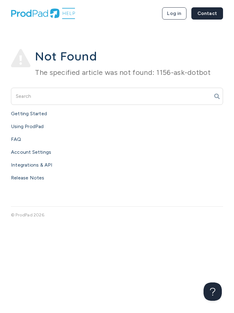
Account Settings (31, 152)
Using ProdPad (27, 126)
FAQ (16, 139)
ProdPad (24, 215)
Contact (207, 13)
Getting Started (29, 113)
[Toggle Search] (217, 96)
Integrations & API (32, 165)
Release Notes (27, 178)
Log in (174, 13)
